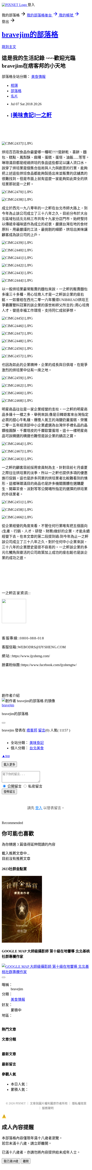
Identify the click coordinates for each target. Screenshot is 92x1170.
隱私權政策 (79, 1103)
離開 (26, 1161)
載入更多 (9, 764)
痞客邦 (32, 730)
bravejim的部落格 (30, 34)
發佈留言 (9, 791)
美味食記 (36, 743)
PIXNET (21, 1103)
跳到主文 (9, 47)
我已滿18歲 (11, 1161)
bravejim (8, 705)
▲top (6, 756)
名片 (14, 96)
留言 (41, 730)
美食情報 (38, 77)
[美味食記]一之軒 (31, 115)
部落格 (16, 91)
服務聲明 (48, 1108)
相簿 (14, 85)
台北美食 (36, 748)
